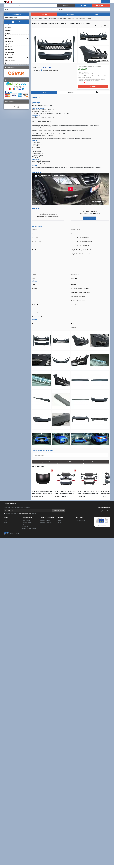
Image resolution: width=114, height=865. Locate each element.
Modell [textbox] (61, 9)
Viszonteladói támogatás (45, 522)
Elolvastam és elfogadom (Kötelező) (21, 513)
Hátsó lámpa (8, 27)
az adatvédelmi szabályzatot (25, 513)
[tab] (97, 92)
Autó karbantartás (9, 52)
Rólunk (59, 520)
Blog (96, 14)
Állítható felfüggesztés (10, 46)
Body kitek (7, 33)
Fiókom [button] (105, 1)
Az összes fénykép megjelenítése (99, 60)
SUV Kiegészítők (9, 41)
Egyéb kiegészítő (9, 54)
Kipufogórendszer (9, 44)
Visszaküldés (25, 526)
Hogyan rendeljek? (26, 520)
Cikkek (5, 520)
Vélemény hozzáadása (90, 218)
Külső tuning (8, 30)
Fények (7, 35)
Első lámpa (8, 25)
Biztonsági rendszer (10, 60)
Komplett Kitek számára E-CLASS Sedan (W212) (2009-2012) (59, 18)
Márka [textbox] (7, 9)
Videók (5, 522)
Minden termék (38, 18)
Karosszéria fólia (9, 57)
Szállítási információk (26, 522)
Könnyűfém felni (9, 49)
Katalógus (8, 63)
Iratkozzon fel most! (59, 510)
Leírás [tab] (44, 92)
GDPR (59, 522)
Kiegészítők (8, 38)
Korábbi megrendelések (50, 70)
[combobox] (31, 9)
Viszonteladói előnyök (45, 520)
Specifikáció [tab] (71, 92)
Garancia (24, 524)
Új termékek (70, 14)
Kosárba (93, 86)
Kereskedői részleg (80, 520)
